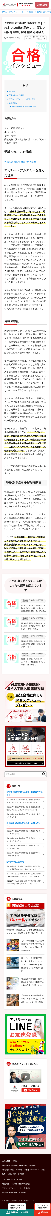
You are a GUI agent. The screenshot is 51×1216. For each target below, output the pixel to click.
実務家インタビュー (31, 1170)
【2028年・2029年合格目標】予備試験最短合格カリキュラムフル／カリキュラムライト (23, 801)
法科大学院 (12, 1174)
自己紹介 (12, 91)
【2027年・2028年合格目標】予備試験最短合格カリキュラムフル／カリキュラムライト (23, 808)
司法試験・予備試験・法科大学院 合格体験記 (19, 1165)
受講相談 (27, 1188)
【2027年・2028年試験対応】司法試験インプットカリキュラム (23, 832)
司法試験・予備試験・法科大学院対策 (16, 1184)
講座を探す (43, 5)
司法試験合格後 (8, 1170)
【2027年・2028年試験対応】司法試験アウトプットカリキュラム (23, 839)
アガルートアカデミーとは (12, 1188)
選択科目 (21, 1174)
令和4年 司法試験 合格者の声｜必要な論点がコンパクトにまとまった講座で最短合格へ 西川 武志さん (33, 608)
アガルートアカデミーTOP (12, 1179)
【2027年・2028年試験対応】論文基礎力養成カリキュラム (23, 815)
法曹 (3, 1174)
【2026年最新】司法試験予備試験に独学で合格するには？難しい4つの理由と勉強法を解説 (32, 945)
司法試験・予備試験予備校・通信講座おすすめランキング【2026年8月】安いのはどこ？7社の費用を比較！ (32, 964)
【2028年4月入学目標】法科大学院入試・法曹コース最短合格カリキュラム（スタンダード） (24, 875)
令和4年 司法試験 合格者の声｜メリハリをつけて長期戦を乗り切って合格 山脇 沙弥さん (33, 662)
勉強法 (15, 1161)
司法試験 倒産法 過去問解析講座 (24, 106)
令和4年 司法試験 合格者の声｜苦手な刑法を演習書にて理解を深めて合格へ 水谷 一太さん (33, 626)
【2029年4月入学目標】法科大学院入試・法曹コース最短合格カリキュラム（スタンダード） (24, 867)
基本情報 (19, 1170)
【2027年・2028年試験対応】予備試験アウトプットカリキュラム (23, 854)
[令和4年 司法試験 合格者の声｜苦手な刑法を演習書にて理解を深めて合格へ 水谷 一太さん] (11, 623)
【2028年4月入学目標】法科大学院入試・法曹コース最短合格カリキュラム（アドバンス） (24, 882)
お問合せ (22, 1192)
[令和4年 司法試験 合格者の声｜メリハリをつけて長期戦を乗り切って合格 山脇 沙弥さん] (11, 659)
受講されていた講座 (16, 95)
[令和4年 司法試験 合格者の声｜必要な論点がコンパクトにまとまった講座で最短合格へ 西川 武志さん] (11, 605)
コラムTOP (6, 1161)
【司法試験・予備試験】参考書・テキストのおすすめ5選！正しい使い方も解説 (32, 998)
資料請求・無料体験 (9, 1192)
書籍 (43, 1170)
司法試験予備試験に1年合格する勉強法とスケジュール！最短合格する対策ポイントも (25, 931)
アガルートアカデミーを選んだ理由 (22, 99)
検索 (43, 774)
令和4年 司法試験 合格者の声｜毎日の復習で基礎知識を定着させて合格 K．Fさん (33, 644)
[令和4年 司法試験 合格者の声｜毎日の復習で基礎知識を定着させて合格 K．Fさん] (11, 641)
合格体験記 (13, 103)
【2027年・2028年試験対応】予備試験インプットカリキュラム (23, 847)
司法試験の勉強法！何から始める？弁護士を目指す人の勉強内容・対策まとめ (32, 982)
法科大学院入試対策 (15, 862)
